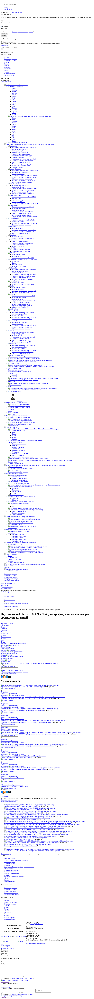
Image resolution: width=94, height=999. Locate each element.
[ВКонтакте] (2, 677)
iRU (13, 136)
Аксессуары (4, 653)
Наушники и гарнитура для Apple (22, 164)
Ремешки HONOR (17, 200)
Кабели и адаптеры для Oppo (21, 233)
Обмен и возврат (9, 73)
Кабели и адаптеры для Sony (21, 353)
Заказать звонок (17, 12)
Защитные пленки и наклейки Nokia (23, 276)
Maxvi (14, 103)
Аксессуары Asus (17, 324)
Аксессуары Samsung (18, 174)
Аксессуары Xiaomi (18, 210)
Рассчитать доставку (21, 672)
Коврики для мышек (18, 513)
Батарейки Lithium (17, 538)
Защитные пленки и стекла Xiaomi (22, 212)
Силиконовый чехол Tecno (20, 244)
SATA (13, 505)
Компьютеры (8, 868)
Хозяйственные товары (19, 266)
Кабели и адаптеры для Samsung (22, 179)
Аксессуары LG (17, 335)
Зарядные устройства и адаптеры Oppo (24, 230)
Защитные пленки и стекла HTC (22, 302)
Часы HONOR (16, 198)
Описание (4, 650)
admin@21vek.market (36, 924)
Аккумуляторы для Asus (19, 322)
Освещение (15, 261)
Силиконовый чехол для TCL (21, 251)
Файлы (3, 660)
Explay (14, 132)
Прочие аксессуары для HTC (21, 307)
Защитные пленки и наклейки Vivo (23, 238)
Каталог (6, 70)
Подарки (7, 875)
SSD (13, 506)
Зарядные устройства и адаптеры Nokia (24, 274)
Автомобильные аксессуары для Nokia (24, 269)
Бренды (6, 65)
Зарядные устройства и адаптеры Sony (24, 350)
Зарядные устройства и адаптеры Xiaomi (24, 216)
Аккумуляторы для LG (19, 333)
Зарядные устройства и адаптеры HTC (24, 301)
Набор (3, 647)
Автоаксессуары (6, 588)
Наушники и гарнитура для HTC (22, 305)
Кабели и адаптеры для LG (20, 340)
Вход (6, 8)
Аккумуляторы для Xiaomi (20, 208)
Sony (13, 137)
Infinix (14, 113)
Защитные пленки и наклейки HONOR (24, 197)
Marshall (14, 375)
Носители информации (11, 870)
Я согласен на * (18, 978)
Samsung (14, 90)
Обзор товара (5, 645)
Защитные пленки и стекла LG (21, 338)
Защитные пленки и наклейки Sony (23, 352)
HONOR (14, 93)
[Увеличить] (29, 663)
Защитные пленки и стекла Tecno (22, 243)
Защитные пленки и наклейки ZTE (23, 258)
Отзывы (6, 64)
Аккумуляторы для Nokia (20, 271)
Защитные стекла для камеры (21, 154)
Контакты (7, 68)
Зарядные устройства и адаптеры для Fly (24, 291)
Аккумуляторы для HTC (19, 297)
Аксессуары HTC (17, 299)
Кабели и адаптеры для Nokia (21, 277)
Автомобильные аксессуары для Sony (23, 345)
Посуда (14, 263)
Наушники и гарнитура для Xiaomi (23, 207)
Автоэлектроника (10, 863)
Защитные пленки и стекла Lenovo (23, 284)
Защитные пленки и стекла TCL (22, 249)
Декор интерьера (17, 264)
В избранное (5, 695)
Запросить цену (17, 996)
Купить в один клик (21, 980)
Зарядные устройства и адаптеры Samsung (25, 175)
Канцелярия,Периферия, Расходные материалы (19, 867)
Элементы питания (10, 872)
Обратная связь (5, 945)
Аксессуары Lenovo (18, 282)
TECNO (14, 109)
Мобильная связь (9, 858)
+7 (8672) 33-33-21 (6, 946)
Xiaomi (14, 95)
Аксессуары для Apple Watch (21, 165)
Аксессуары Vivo (17, 236)
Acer (13, 127)
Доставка (7, 67)
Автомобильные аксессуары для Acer (23, 312)
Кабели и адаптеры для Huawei (21, 192)
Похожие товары (6, 656)
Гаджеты (7, 865)
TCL (13, 139)
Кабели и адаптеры (18, 455)
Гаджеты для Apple (18, 157)
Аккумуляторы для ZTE (19, 254)
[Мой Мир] (7, 677)
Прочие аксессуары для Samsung (22, 182)
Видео (3, 661)
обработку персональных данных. (22, 32)
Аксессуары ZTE (17, 256)
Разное (14, 114)
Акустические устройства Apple (22, 155)
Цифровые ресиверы (18, 450)
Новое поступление (10, 59)
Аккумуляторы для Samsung (20, 172)
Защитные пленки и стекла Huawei (23, 190)
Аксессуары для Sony (18, 348)
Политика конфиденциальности (36, 943)
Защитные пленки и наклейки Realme (23, 220)
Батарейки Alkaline (18, 534)
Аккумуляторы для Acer (19, 314)
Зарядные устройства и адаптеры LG (23, 337)
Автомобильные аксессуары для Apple (24, 147)
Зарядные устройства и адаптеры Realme (24, 223)
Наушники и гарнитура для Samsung (23, 180)
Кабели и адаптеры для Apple (21, 162)
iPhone (14, 88)
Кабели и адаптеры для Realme (21, 225)
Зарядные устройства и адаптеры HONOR (25, 203)
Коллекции (4, 585)
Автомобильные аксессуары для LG (23, 332)
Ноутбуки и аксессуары (11, 873)
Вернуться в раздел (7, 643)
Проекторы (15, 445)
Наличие (3, 658)
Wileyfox (14, 111)
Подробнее (4, 692)
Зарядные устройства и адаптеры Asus (24, 325)
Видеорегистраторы (18, 447)
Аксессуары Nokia (17, 273)
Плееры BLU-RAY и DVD (20, 453)
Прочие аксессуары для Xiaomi (21, 215)
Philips (14, 101)
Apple (13, 119)
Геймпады (15, 500)
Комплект (4, 648)
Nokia (13, 98)
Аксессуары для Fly (18, 289)
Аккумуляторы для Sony (19, 347)
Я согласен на (18, 32)
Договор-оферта (9, 75)
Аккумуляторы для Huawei (20, 185)
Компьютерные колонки (19, 478)
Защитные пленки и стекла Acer (22, 319)
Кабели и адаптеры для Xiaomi (21, 213)
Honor (14, 141)
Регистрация (8, 9)
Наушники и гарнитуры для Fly (22, 292)
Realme (14, 96)
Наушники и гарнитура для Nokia (22, 279)
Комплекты (15, 490)
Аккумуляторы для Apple (20, 149)
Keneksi (14, 108)
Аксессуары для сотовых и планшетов (16, 860)
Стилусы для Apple (18, 167)
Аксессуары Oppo (17, 228)
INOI (13, 104)
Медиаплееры (16, 449)
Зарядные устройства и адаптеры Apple (24, 159)
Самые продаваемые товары (9, 800)
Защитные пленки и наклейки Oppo (23, 231)
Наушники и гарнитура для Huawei (23, 193)
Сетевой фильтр (17, 514)
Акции (6, 62)
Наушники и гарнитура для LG (21, 342)
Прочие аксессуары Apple (20, 152)
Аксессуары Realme (18, 221)
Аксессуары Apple (17, 151)
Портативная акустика (19, 444)
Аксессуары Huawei (18, 187)
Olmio (13, 106)
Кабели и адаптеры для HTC (21, 304)
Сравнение (14, 693)
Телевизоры (15, 452)
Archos (14, 129)
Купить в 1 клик (17, 670)
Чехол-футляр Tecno (18, 246)
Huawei (14, 91)
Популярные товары (10, 577)
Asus (13, 131)
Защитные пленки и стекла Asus (22, 327)
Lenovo (14, 124)
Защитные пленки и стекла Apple (22, 160)
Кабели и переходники (19, 511)
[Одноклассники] (4, 677)
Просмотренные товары (8, 801)
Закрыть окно (5, 45)
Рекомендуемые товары (11, 580)
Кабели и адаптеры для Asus (21, 329)
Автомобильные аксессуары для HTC (23, 296)
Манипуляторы (16, 491)
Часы (6, 878)
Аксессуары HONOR (18, 202)
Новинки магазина (10, 60)
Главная (6, 57)
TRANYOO (15, 376)
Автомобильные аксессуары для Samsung (25, 170)
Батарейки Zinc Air (18, 541)
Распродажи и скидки (11, 579)
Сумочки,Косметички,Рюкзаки (14, 876)
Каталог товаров (6, 82)
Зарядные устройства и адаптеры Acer (24, 317)
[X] (9, 677)
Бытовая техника (9, 881)
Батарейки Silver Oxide (19, 536)
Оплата (6, 72)
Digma (14, 126)
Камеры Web (16, 477)
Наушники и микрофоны (19, 480)
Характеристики (6, 652)
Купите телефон (6, 854)
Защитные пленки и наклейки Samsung (24, 177)
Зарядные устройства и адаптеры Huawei (24, 188)
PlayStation (15, 498)
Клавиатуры (15, 488)
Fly (13, 99)
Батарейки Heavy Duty (19, 539)
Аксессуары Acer (17, 315)
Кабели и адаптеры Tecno (20, 241)
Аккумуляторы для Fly (19, 287)
